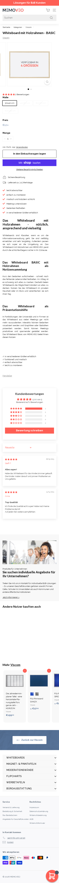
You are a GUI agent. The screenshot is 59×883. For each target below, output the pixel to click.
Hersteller (7, 376)
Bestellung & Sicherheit (12, 811)
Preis (5, 120)
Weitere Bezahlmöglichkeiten (29, 169)
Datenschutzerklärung (38, 811)
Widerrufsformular (37, 823)
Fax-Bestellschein (10, 815)
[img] (11, 459)
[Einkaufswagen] (47, 10)
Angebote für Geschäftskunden (16, 819)
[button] (9, 94)
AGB (31, 819)
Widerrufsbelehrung (38, 815)
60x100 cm (10, 111)
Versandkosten (22, 147)
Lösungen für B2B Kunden (29, 2)
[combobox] (29, 18)
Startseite (6, 27)
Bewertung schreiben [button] (29, 430)
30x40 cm (9, 103)
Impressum (34, 807)
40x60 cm (25, 103)
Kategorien (18, 27)
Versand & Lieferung (11, 807)
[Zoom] (47, 82)
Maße (5, 97)
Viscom (29, 27)
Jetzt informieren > (11, 597)
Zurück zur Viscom (32, 740)
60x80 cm (41, 103)
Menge (6, 133)
